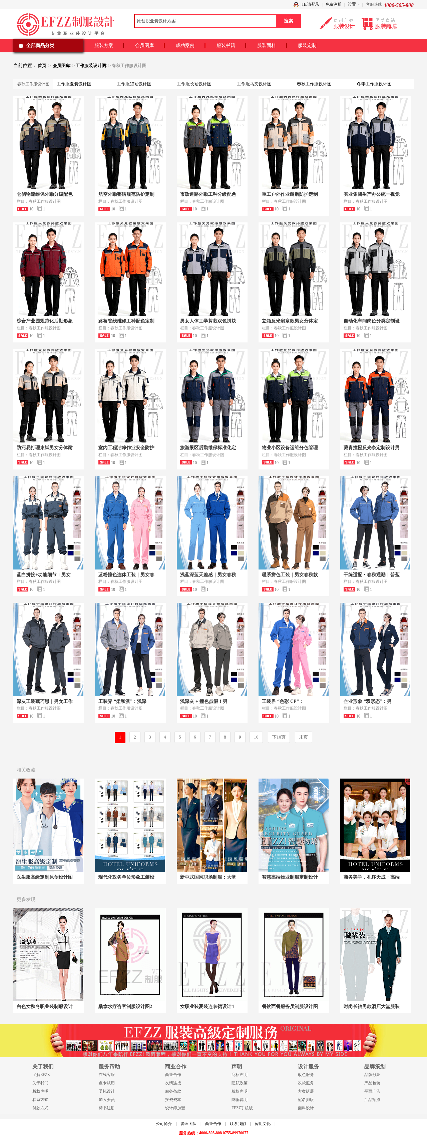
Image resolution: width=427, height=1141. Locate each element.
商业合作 (173, 1074)
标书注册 (107, 1108)
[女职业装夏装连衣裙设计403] (212, 954)
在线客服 (107, 1074)
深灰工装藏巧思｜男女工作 (45, 701)
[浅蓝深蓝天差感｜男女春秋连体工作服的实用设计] (212, 522)
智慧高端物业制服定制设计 (290, 877)
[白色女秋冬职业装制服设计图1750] (48, 954)
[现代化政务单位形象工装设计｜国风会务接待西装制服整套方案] (130, 825)
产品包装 (372, 1083)
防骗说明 (240, 1099)
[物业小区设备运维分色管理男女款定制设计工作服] (294, 395)
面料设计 (306, 1108)
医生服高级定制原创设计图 (45, 877)
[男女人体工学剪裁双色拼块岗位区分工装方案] (212, 269)
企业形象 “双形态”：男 (368, 701)
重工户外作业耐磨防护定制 (290, 194)
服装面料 (266, 45)
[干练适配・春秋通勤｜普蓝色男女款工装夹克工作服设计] (375, 522)
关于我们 (40, 1083)
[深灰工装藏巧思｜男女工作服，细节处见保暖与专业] (48, 649)
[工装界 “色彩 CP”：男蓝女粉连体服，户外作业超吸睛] (294, 649)
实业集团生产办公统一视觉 (372, 194)
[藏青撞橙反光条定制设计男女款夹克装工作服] (375, 395)
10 (256, 737)
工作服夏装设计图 (74, 83)
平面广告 (372, 1091)
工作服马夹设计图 (254, 83)
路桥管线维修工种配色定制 (126, 320)
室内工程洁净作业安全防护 (126, 447)
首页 (42, 65)
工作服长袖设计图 (194, 83)
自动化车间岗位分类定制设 (372, 320)
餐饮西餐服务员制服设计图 (290, 1006)
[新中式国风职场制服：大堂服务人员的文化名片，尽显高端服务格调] (212, 825)
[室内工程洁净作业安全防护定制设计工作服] (130, 395)
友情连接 (173, 1083)
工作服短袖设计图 (134, 83)
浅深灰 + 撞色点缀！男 (204, 701)
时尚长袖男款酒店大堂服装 (372, 1006)
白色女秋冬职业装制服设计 (45, 1006)
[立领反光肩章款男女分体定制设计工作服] (294, 269)
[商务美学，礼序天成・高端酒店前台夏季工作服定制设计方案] (375, 825)
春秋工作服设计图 (314, 83)
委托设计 (107, 1091)
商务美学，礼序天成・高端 (372, 877)
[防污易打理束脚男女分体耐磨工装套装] (48, 395)
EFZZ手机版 (242, 1108)
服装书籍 (226, 45)
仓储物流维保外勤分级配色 (45, 194)
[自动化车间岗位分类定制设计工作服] (375, 269)
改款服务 (306, 1083)
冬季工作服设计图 (374, 83)
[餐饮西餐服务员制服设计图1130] (294, 954)
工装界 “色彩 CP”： (283, 701)
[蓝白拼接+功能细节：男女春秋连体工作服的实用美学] (48, 522)
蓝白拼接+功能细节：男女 (44, 574)
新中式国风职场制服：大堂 (208, 877)
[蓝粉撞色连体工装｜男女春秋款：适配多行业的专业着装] (130, 522)
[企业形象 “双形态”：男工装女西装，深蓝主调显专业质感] (375, 649)
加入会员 (107, 1099)
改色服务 (306, 1074)
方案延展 (306, 1091)
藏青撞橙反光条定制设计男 (372, 447)
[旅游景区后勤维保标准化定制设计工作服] (212, 395)
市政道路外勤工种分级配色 (208, 194)
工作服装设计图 (91, 65)
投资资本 (173, 1099)
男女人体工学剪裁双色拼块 (208, 320)
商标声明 (240, 1074)
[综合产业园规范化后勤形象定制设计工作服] (48, 269)
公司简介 (164, 1123)
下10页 (279, 737)
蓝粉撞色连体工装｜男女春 (126, 574)
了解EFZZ (41, 1074)
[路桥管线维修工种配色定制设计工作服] (130, 269)
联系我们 (238, 1123)
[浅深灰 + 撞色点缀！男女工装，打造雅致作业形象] (212, 649)
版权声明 (40, 1091)
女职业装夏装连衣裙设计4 (207, 1006)
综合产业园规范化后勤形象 (45, 320)
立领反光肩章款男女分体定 (290, 320)
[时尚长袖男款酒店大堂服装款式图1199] (375, 954)
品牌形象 (372, 1074)
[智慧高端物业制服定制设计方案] (294, 825)
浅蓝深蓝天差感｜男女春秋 (208, 574)
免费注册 (334, 4)
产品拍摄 (372, 1099)
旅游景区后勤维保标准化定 (208, 447)
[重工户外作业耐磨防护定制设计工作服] (294, 142)
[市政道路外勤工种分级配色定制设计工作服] (212, 142)
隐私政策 (240, 1083)
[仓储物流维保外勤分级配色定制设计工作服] (48, 142)
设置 (352, 4)
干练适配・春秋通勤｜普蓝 (372, 574)
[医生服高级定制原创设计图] (48, 825)
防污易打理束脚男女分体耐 (45, 447)
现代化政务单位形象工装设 (126, 877)
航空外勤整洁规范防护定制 (126, 194)
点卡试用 (107, 1083)
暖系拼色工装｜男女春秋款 (290, 574)
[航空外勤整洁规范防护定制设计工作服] (130, 142)
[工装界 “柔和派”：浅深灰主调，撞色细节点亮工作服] (130, 649)
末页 (303, 737)
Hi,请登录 (310, 4)
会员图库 (144, 45)
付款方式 (40, 1108)
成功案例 (185, 45)
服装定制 (307, 45)
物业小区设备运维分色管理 (290, 447)
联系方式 (40, 1099)
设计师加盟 (175, 1108)
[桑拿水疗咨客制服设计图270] (130, 954)
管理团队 (188, 1123)
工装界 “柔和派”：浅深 (122, 701)
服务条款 (173, 1091)
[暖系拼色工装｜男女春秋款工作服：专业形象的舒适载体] (294, 522)
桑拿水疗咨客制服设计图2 (125, 1006)
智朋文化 (263, 1123)
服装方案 (103, 45)
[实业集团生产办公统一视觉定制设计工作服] (375, 142)
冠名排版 (306, 1099)
